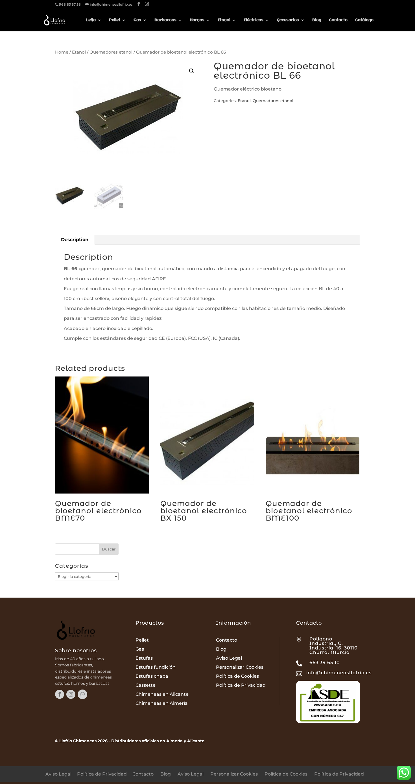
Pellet (114, 20)
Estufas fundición (156, 667)
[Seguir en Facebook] (59, 694)
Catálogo (364, 20)
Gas (137, 20)
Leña (91, 20)
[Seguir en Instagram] (70, 694)
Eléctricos (253, 20)
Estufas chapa (152, 676)
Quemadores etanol (110, 52)
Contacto (338, 20)
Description (74, 239)
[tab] (75, 240)
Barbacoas (165, 20)
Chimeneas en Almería (162, 703)
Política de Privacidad (241, 685)
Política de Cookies (237, 676)
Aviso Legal (229, 658)
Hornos (197, 20)
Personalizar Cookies (239, 667)
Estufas (144, 658)
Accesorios (288, 20)
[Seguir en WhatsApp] (82, 694)
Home (61, 52)
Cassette (146, 685)
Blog (316, 20)
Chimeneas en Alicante (162, 694)
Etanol (224, 20)
